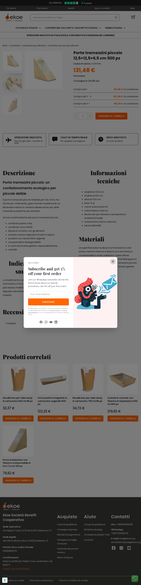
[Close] (113, 261)
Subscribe (48, 302)
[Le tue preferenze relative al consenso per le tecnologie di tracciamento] (4, 580)
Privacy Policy (54, 310)
